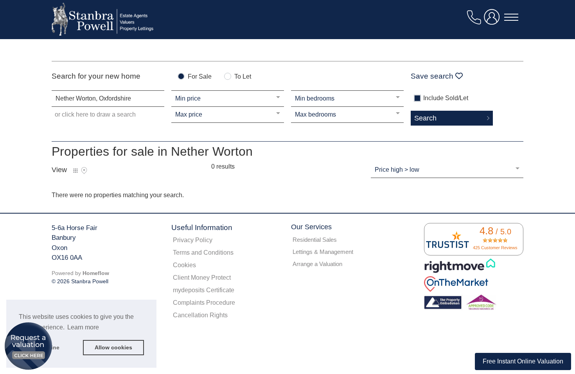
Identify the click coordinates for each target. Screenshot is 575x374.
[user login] (493, 20)
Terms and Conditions (203, 252)
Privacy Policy (192, 240)
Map (84, 170)
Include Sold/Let (445, 98)
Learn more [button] (83, 327)
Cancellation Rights (200, 315)
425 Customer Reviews (495, 247)
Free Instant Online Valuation (523, 361)
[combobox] (108, 98)
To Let (242, 77)
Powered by (80, 273)
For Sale (200, 77)
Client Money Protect (202, 277)
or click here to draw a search (95, 114)
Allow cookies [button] (113, 347)
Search (425, 118)
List (75, 170)
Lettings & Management (323, 251)
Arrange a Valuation (317, 264)
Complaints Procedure (204, 302)
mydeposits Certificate (203, 290)
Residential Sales (315, 239)
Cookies (184, 265)
